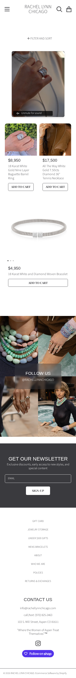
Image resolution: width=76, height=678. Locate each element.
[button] (7, 9)
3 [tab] (13, 153)
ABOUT (38, 555)
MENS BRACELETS (38, 547)
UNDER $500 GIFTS (38, 538)
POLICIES (38, 572)
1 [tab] (8, 153)
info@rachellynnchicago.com (38, 608)
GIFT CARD (38, 521)
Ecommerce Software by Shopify (50, 673)
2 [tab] (11, 153)
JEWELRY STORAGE (38, 529)
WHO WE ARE (38, 564)
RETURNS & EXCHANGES (38, 581)
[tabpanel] (21, 139)
